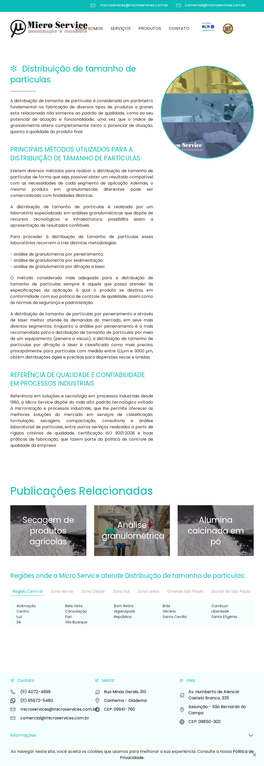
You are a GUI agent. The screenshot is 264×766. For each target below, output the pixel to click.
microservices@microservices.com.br (58, 709)
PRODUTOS (149, 28)
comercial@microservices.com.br (54, 718)
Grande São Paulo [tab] (185, 591)
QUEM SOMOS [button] (89, 28)
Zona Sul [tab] (121, 591)
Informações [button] (23, 735)
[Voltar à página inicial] (49, 28)
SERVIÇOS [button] (121, 28)
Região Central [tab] (27, 591)
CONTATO (179, 28)
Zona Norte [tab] (62, 591)
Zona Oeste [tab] (93, 591)
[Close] (254, 754)
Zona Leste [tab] (148, 591)
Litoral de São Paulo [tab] (231, 591)
